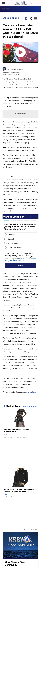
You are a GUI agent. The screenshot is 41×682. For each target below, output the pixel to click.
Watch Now (35, 3)
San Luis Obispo (11, 18)
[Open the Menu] (3, 3)
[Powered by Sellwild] (34, 530)
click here (32, 392)
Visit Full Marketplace (30, 406)
